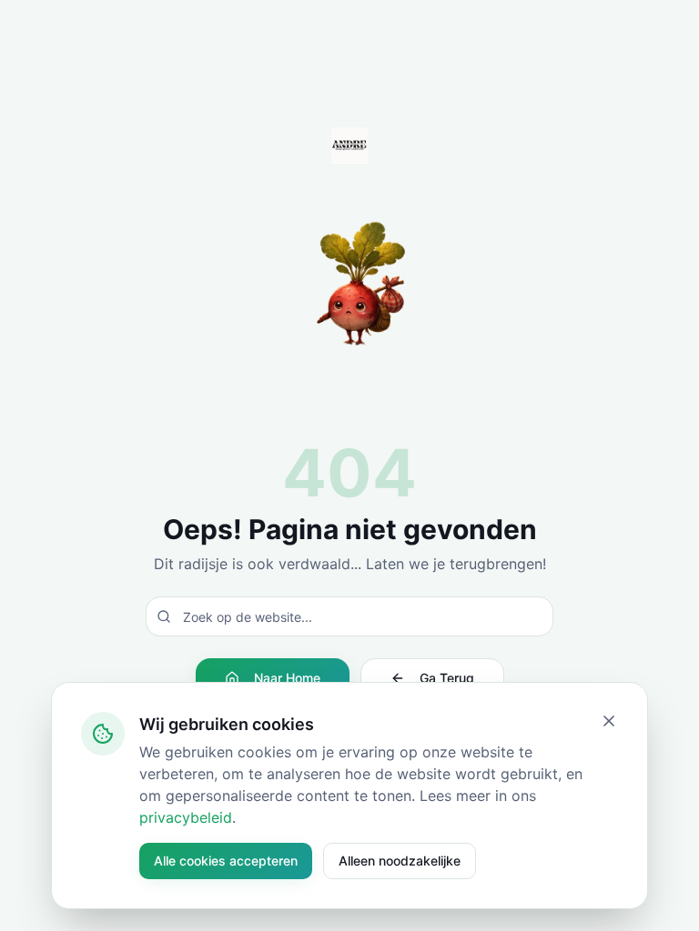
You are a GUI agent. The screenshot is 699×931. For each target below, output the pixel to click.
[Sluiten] (609, 721)
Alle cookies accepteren (226, 860)
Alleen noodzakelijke (400, 860)
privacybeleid (185, 817)
